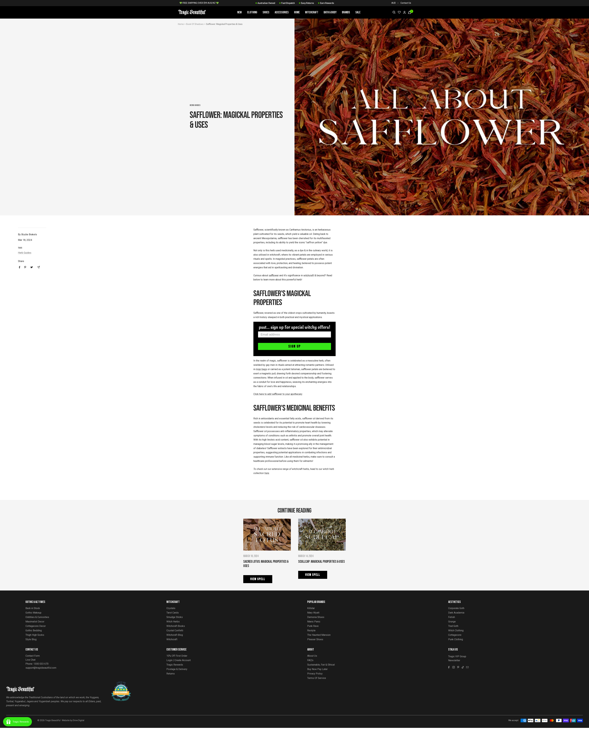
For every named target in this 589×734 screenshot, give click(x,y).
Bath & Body (330, 12)
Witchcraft (311, 12)
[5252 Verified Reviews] (118, 683)
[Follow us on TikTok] (462, 667)
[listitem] (19, 267)
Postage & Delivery (176, 669)
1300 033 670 (40, 663)
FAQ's (310, 660)
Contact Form (32, 655)
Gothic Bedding (33, 630)
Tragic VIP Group (457, 656)
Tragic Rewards (174, 664)
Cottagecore (454, 634)
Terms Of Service (316, 678)
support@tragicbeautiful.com (40, 667)
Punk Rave (313, 626)
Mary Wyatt (313, 612)
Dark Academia (456, 612)
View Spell (257, 579)
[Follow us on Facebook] (449, 667)
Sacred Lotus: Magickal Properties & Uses (266, 563)
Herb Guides (195, 105)
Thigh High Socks (34, 634)
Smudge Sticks (174, 617)
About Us (312, 655)
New (239, 12)
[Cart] (409, 12)
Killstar (311, 608)
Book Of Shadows (195, 24)
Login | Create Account (178, 660)
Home (297, 12)
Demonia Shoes (315, 617)
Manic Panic (313, 621)
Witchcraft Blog (174, 634)
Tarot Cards (172, 612)
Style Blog (31, 639)
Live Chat (30, 659)
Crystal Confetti (174, 630)
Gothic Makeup (33, 612)
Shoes (266, 12)
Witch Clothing (456, 630)
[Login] (404, 12)
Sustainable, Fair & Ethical (321, 664)
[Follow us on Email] (467, 667)
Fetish (451, 617)
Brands (346, 12)
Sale (357, 12)
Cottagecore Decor (35, 626)
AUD (393, 3)
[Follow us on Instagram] (453, 667)
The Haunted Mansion (319, 634)
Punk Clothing (455, 639)
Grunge (452, 621)
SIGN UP (294, 346)
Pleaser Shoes (315, 639)
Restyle (311, 630)
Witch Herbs (173, 621)
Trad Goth (453, 626)
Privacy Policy (315, 673)
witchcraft (308, 275)
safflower (274, 275)
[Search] (394, 12)
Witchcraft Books (175, 626)
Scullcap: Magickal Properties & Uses (321, 561)
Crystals (170, 608)
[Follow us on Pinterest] (458, 667)
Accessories (282, 12)
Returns (170, 673)
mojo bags (261, 369)
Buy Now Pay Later (317, 669)
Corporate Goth (456, 608)
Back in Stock (32, 608)
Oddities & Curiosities (37, 617)
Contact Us (405, 3)
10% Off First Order (176, 655)
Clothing (252, 12)
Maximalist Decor (34, 621)
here (266, 473)
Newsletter (454, 660)
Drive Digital (78, 720)
